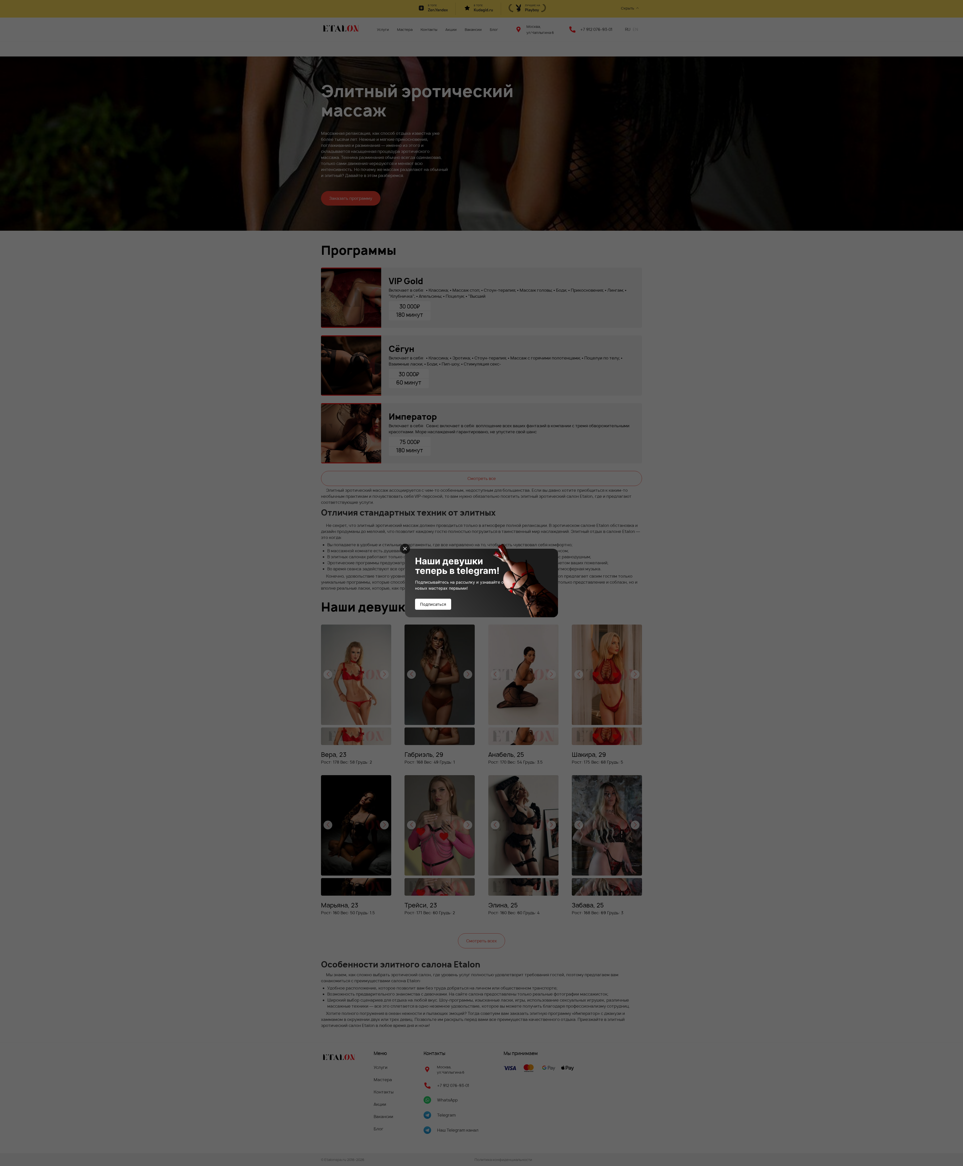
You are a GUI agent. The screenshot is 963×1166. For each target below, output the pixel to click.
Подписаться (433, 604)
